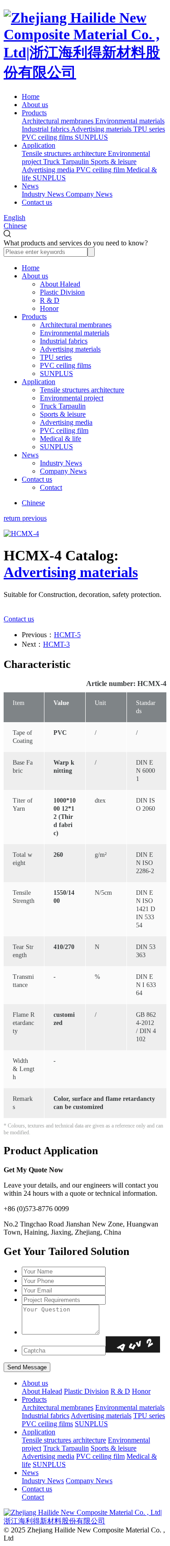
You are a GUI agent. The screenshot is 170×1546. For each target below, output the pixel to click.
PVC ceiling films (65, 365)
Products (34, 113)
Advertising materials (70, 349)
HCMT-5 (67, 635)
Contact (51, 487)
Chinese (15, 226)
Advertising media (66, 422)
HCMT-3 (56, 644)
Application (38, 145)
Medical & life (60, 438)
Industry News (61, 463)
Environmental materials (74, 333)
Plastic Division (62, 292)
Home (30, 96)
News (30, 186)
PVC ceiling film (64, 430)
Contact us (37, 202)
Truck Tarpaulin (63, 406)
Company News (63, 471)
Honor (49, 308)
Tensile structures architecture (82, 390)
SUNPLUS (56, 373)
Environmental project (71, 398)
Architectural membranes (76, 325)
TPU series (56, 357)
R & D (49, 300)
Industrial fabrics (63, 341)
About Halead (60, 284)
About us (35, 104)
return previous (25, 518)
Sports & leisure (63, 414)
